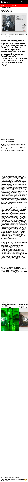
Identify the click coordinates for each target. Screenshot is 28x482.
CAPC (3, 477)
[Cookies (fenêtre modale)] (25, 479)
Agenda (8, 477)
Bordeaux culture (19, 1)
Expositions (15, 477)
